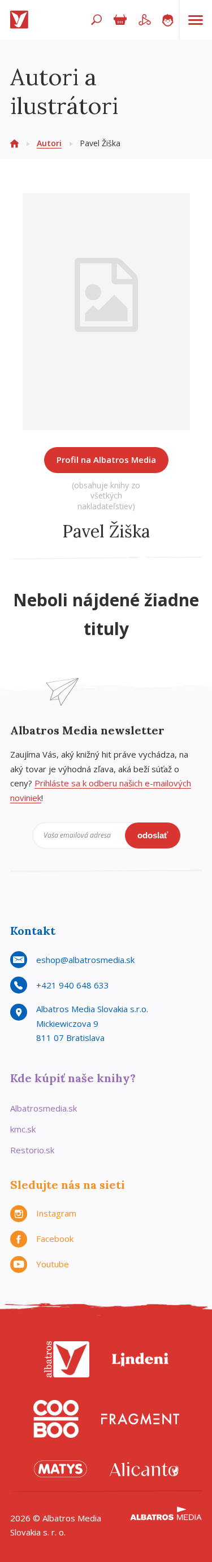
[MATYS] (60, 1469)
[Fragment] (140, 1419)
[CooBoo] (56, 1419)
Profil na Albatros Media (106, 459)
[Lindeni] (140, 1359)
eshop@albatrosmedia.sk (85, 959)
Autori (49, 143)
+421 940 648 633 (72, 985)
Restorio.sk (32, 1150)
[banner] (21, 19)
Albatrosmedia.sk (43, 1108)
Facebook (54, 1238)
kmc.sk (23, 1129)
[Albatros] (67, 1359)
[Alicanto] (144, 1469)
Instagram (56, 1213)
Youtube (52, 1264)
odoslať (152, 835)
